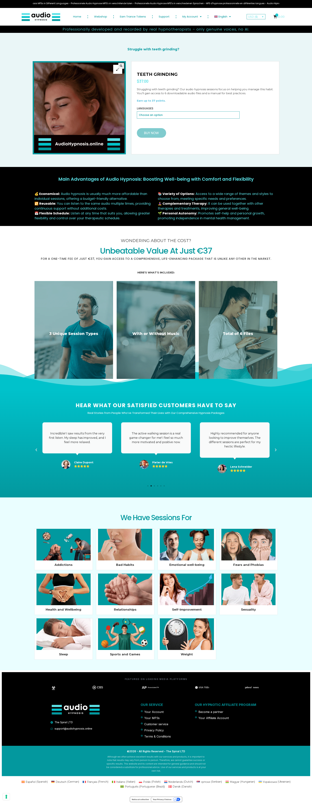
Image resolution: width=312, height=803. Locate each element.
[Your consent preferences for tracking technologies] (6, 796)
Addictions (64, 565)
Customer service (156, 724)
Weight (187, 654)
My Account (190, 16)
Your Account (154, 712)
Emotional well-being (186, 565)
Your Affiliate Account (213, 718)
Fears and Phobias (248, 565)
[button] (147, 485)
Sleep (63, 654)
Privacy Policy (154, 730)
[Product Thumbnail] (117, 69)
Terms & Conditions (157, 736)
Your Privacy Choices (162, 799)
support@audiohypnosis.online (73, 728)
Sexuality (248, 609)
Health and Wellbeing (63, 609)
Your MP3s (152, 718)
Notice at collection (140, 799)
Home (77, 16)
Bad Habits (125, 565)
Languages (145, 108)
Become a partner (210, 712)
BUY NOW (151, 133)
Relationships (125, 609)
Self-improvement (187, 609)
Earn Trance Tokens (133, 16)
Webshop (100, 16)
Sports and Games (125, 654)
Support (164, 16)
